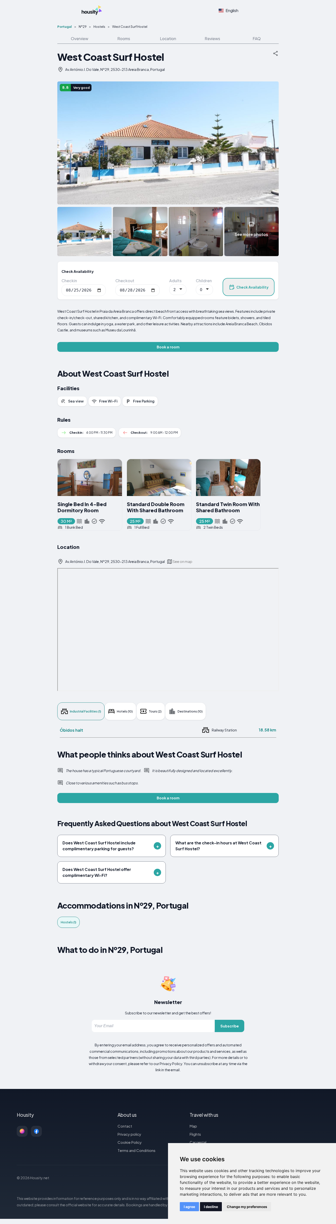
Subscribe (229, 1026)
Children (204, 280)
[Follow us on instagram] (22, 1131)
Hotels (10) (125, 711)
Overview (79, 38)
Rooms (123, 38)
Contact (125, 1126)
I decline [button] (211, 1207)
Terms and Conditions (136, 1150)
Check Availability (252, 287)
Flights (195, 1134)
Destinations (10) (190, 711)
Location (168, 38)
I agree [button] (189, 1207)
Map (193, 1126)
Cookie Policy (130, 1142)
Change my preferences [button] (247, 1207)
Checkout (124, 280)
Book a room (168, 347)
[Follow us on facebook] (36, 1131)
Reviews (212, 38)
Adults (175, 280)
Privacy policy (129, 1134)
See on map (182, 561)
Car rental (198, 1142)
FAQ (257, 38)
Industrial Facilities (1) (85, 711)
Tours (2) (155, 711)
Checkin (69, 280)
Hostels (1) (68, 922)
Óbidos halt (71, 730)
